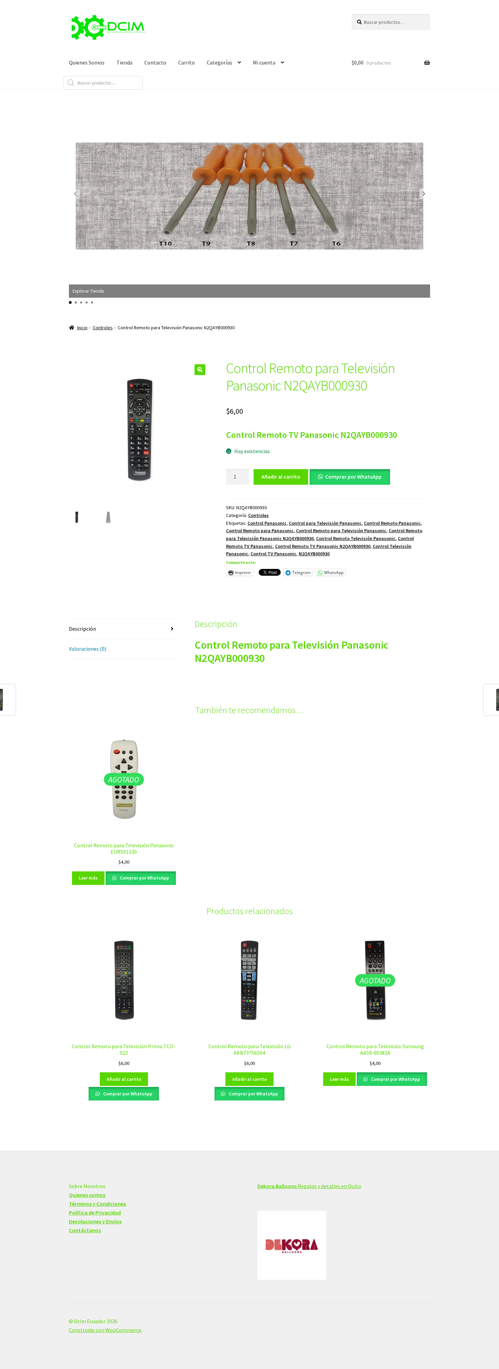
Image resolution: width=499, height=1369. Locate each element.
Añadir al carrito (280, 476)
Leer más (88, 878)
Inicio (82, 328)
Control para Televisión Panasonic (325, 523)
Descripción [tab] (82, 628)
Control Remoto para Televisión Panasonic (341, 531)
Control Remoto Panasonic (392, 523)
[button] (424, 194)
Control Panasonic (267, 523)
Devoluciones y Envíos (95, 1221)
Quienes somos (87, 1194)
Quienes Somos (87, 62)
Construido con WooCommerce (105, 1330)
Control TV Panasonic (273, 554)
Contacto (155, 62)
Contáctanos (85, 1230)
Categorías (219, 62)
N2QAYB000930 (314, 554)
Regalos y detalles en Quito (309, 1186)
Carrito (186, 62)
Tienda (124, 62)
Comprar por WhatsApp (353, 476)
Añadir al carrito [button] (124, 1079)
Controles (103, 328)
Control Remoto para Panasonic (260, 531)
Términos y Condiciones (97, 1203)
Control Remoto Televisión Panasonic (355, 538)
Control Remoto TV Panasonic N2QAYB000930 (322, 546)
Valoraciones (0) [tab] (87, 648)
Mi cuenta (264, 62)
